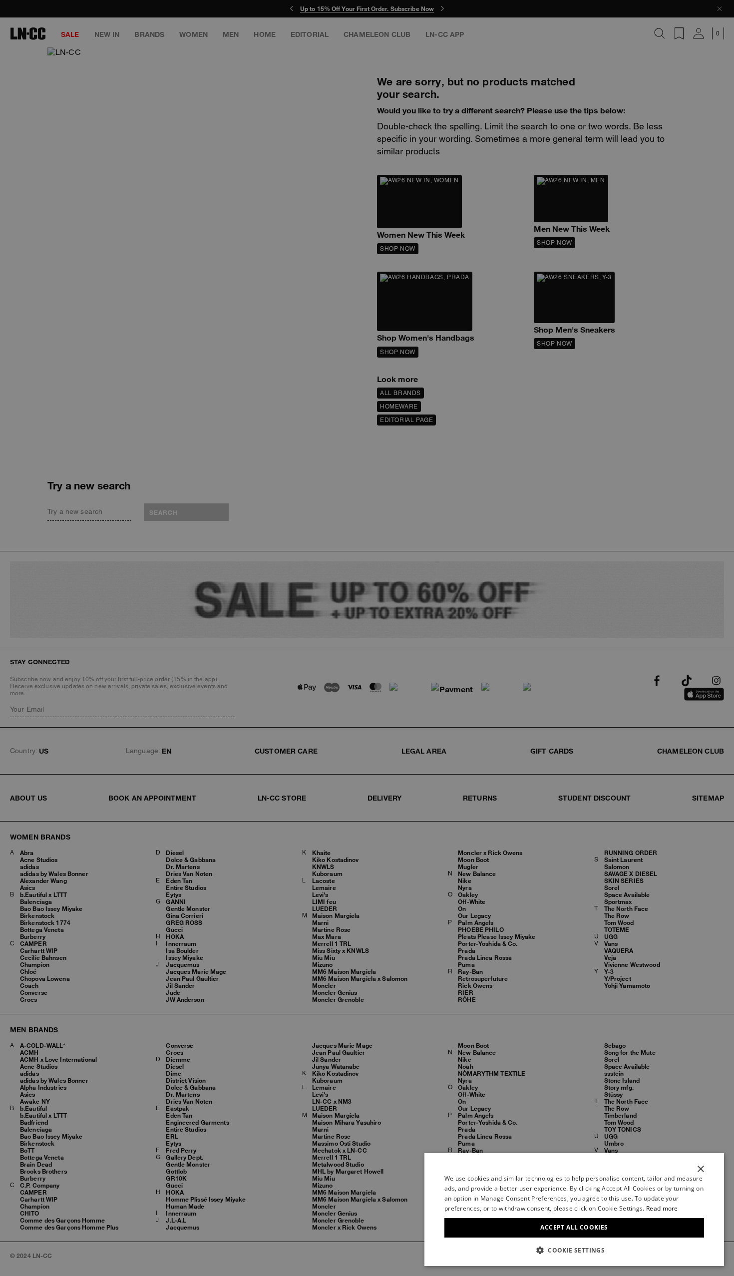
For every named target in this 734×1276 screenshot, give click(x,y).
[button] (574, 1250)
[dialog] (574, 1209)
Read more (662, 1208)
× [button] (700, 1169)
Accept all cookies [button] (574, 1227)
